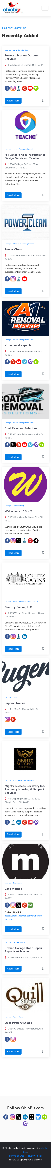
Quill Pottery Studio (18, 1023)
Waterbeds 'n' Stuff (18, 511)
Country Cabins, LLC (18, 607)
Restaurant (17, 883)
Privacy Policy (34, 1155)
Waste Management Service (24, 339)
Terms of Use (16, 1155)
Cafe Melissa (13, 889)
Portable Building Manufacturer (25, 601)
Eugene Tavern (15, 703)
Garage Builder (19, 942)
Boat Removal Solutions (21, 428)
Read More (13, 100)
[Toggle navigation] (45, 8)
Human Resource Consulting (24, 149)
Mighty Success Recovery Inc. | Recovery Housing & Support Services (25, 789)
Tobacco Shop (18, 505)
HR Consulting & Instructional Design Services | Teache (25, 156)
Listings (8, 50)
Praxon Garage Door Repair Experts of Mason (23, 949)
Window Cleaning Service (23, 244)
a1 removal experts (18, 345)
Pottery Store (18, 1017)
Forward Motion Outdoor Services (22, 57)
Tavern (15, 697)
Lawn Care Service (20, 50)
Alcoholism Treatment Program (25, 780)
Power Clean (13, 249)
